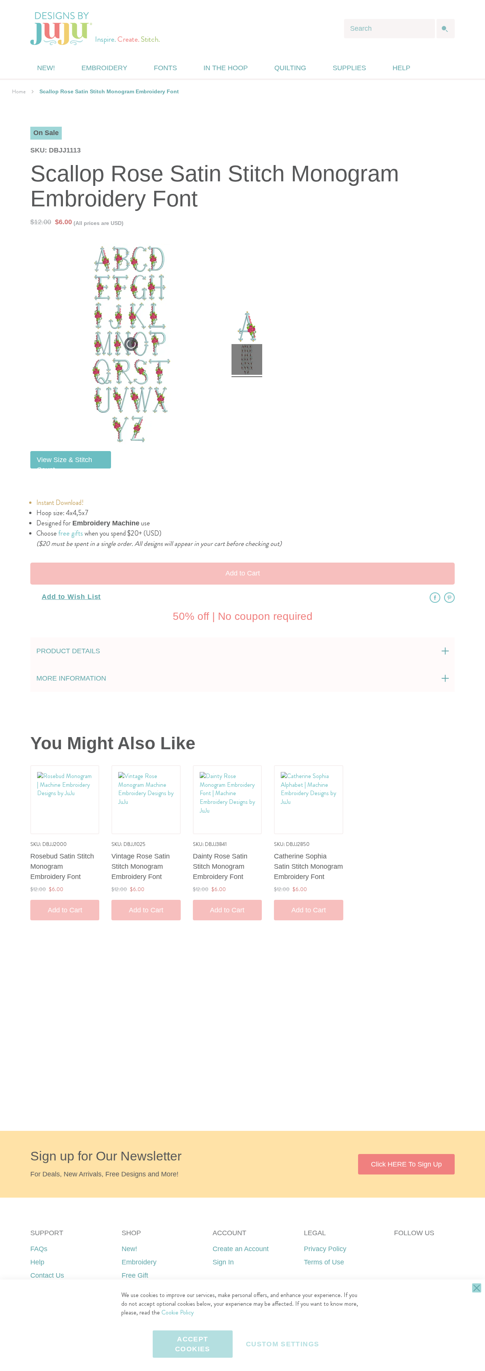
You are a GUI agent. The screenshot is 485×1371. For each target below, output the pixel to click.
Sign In (223, 1262)
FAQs (38, 1249)
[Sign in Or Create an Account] (433, 68)
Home (19, 91)
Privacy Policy (325, 1249)
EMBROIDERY (104, 68)
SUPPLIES (349, 68)
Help (37, 1262)
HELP (401, 68)
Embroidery (139, 1262)
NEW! (46, 68)
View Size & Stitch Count (64, 462)
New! (129, 1249)
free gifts (70, 533)
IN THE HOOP (225, 68)
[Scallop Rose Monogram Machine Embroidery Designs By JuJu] (247, 327)
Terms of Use (324, 1262)
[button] (448, 68)
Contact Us (47, 1275)
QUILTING (290, 68)
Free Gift (135, 1275)
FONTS (165, 68)
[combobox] (389, 28)
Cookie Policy (177, 1312)
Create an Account (241, 1249)
